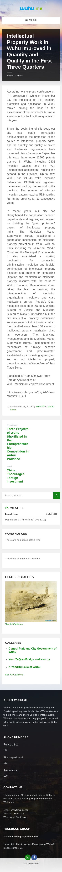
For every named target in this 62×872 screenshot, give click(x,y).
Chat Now (21, 817)
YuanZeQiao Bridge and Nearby (29, 659)
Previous (12, 425)
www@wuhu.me (19, 809)
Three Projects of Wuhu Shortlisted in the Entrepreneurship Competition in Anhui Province (18, 444)
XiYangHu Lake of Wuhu (24, 667)
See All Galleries (14, 624)
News (20, 75)
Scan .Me (19, 813)
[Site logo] (31, 10)
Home (10, 75)
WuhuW (40, 406)
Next (9, 466)
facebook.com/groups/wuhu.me (20, 836)
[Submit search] (56, 495)
